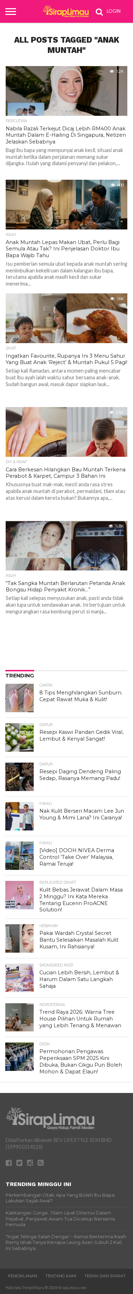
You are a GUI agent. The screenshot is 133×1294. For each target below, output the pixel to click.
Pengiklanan (22, 1275)
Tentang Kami (60, 1275)
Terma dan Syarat (105, 1275)
